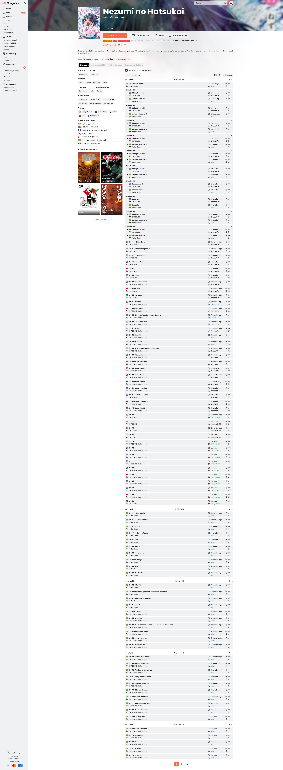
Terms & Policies (14, 761)
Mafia (153, 41)
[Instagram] (14, 752)
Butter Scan (133, 86)
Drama (159, 41)
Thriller (133, 41)
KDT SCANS (136, 95)
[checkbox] (179, 70)
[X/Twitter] (9, 752)
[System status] (19, 752)
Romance (141, 41)
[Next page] (219, 75)
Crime (148, 41)
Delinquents (167, 41)
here (129, 59)
